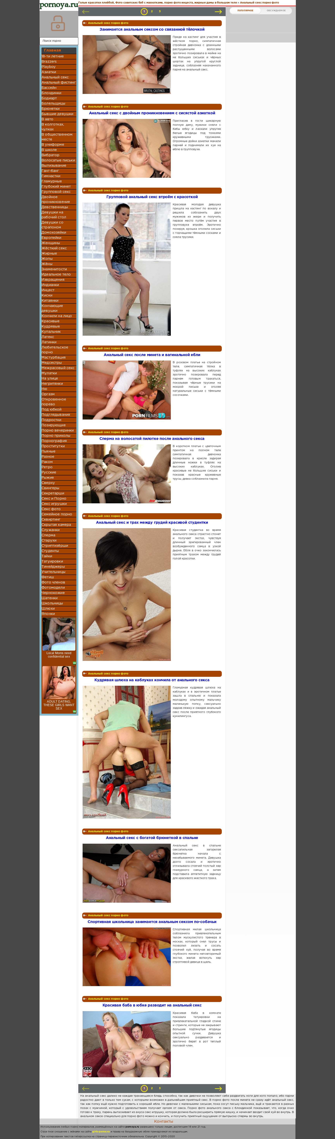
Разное (47, 456)
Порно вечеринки (57, 430)
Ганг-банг (50, 170)
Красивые (50, 321)
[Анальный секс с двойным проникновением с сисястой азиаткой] (127, 148)
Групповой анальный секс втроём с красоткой (152, 197)
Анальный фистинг (58, 82)
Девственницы (54, 207)
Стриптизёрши (54, 545)
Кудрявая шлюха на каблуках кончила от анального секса (152, 680)
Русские (48, 472)
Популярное (245, 11)
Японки (48, 613)
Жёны (47, 264)
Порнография (54, 441)
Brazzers (49, 61)
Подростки (51, 420)
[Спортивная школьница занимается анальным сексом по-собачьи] (127, 956)
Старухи (48, 540)
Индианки (50, 285)
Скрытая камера (56, 524)
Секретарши (52, 493)
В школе (49, 150)
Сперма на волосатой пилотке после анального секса (152, 438)
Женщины (50, 243)
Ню (44, 389)
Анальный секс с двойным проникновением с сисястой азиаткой (152, 113)
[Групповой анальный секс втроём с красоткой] (127, 269)
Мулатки (49, 373)
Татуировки (52, 561)
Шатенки (49, 598)
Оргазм (48, 394)
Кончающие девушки (52, 308)
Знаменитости (54, 269)
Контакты (163, 1121)
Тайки (46, 556)
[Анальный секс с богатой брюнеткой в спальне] (127, 873)
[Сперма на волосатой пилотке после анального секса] (127, 473)
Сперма (48, 535)
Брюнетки (50, 108)
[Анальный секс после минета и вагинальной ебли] (127, 390)
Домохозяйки (53, 232)
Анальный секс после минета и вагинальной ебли (152, 355)
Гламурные (51, 181)
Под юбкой (51, 409)
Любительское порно (54, 350)
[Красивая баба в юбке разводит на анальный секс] (127, 1044)
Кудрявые (50, 326)
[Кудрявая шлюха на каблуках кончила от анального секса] (127, 752)
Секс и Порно (53, 498)
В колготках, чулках (52, 127)
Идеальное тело (56, 274)
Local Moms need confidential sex (59, 654)
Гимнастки (50, 176)
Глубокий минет (56, 186)
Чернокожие (53, 593)
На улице (49, 378)
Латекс (47, 337)
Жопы (47, 258)
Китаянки (49, 300)
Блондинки (51, 93)
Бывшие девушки (57, 114)
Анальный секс (55, 77)
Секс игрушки (54, 503)
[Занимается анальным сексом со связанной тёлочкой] (127, 64)
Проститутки (53, 446)
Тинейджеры (53, 566)
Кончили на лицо (56, 316)
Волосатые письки (58, 160)
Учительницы (53, 572)
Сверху (48, 483)
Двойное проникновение (55, 200)
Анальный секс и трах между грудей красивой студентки (152, 522)
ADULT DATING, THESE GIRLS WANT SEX (59, 705)
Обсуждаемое (276, 11)
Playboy (48, 66)
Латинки (48, 342)
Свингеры (50, 488)
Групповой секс (56, 191)
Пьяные (48, 451)
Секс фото (51, 509)
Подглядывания (55, 414)
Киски (46, 295)
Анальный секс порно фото (108, 23)
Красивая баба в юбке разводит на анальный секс (152, 1005)
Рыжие (47, 477)
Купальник (51, 331)
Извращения (53, 279)
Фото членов (53, 582)
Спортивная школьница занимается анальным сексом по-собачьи (152, 922)
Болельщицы (53, 103)
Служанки (50, 530)
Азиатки (48, 72)
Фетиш (47, 577)
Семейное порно (56, 514)
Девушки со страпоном (52, 225)
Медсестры (51, 362)
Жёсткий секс (54, 248)
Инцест (47, 290)
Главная (52, 50)
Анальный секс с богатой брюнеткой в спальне (152, 838)
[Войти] (58, 23)
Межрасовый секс (58, 368)
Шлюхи (48, 608)
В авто (47, 119)
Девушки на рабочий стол (53, 215)
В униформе (52, 144)
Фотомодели (53, 587)
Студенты (50, 551)
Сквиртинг (50, 519)
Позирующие (53, 425)
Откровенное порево (53, 402)
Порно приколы (55, 435)
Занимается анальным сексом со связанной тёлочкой (152, 29)
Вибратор (50, 155)
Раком (47, 462)
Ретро (47, 467)
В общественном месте (57, 137)
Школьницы (52, 603)
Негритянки (52, 383)
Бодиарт (49, 98)
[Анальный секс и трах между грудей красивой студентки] (127, 594)
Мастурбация (53, 357)
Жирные (49, 253)
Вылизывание (53, 165)
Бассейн (48, 87)
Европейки (51, 237)
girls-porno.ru (101, 1132)
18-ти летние (52, 56)
